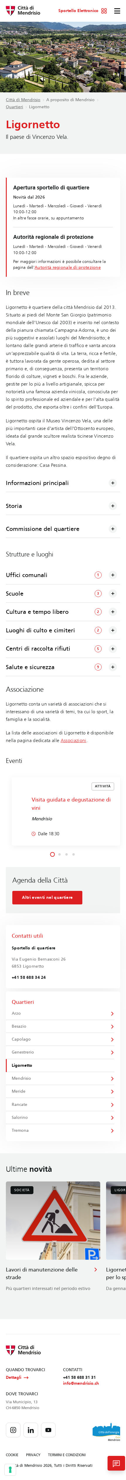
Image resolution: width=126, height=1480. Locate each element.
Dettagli (13, 1377)
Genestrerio (23, 1052)
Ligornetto (22, 1065)
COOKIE (12, 1455)
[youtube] (48, 1430)
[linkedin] (30, 1430)
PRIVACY (33, 1455)
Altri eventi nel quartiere (47, 897)
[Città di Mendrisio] (23, 11)
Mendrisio (21, 1078)
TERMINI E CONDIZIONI (67, 1455)
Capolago (21, 1039)
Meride (18, 1091)
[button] (52, 854)
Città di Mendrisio (23, 99)
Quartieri (14, 106)
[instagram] (13, 1430)
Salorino (20, 1117)
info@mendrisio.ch (81, 1383)
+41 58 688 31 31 (79, 1377)
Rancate (19, 1104)
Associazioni (73, 740)
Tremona (20, 1130)
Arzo (16, 1013)
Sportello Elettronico (78, 11)
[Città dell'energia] (106, 1432)
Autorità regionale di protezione (68, 267)
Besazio (19, 1026)
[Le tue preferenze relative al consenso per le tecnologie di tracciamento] (10, 1469)
